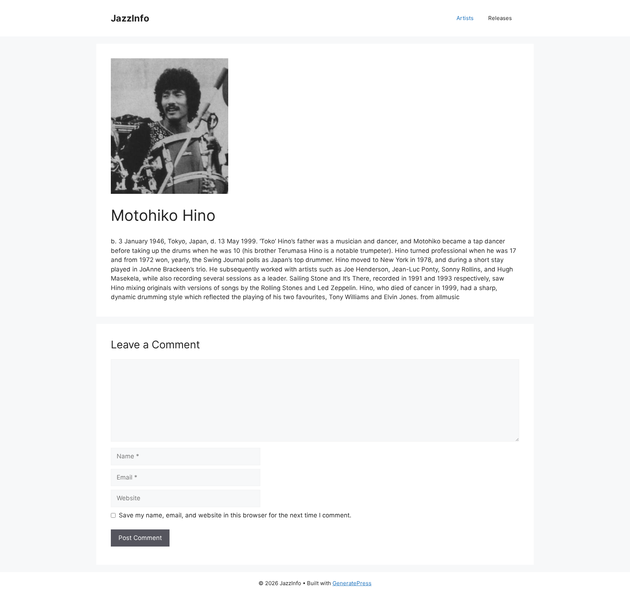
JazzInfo (130, 18)
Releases (500, 18)
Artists (465, 18)
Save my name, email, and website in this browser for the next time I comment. (235, 515)
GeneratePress (352, 583)
